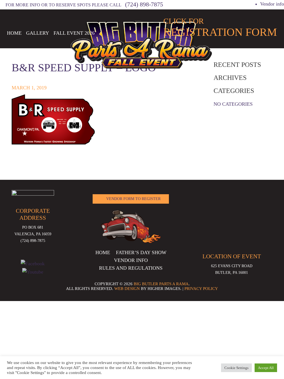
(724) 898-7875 (144, 4)
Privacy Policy (201, 288)
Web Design (127, 288)
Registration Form (220, 27)
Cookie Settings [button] (236, 368)
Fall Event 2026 (74, 33)
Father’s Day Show (141, 252)
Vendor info (272, 4)
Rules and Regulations (131, 268)
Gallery (37, 33)
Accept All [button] (266, 368)
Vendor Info (131, 260)
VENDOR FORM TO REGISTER (133, 199)
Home (14, 33)
